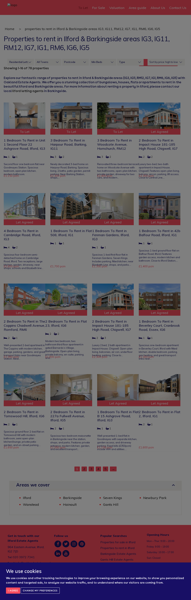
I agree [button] (13, 590)
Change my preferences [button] (40, 590)
